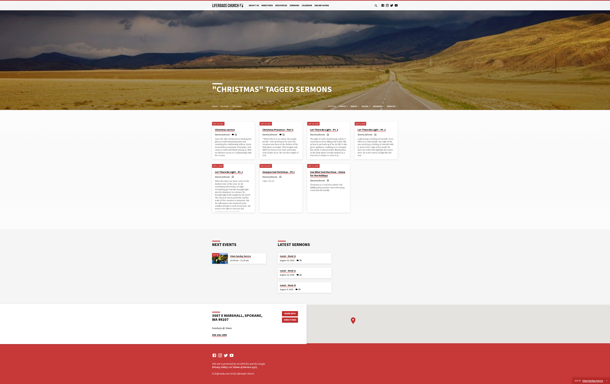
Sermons (294, 5)
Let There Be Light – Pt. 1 (229, 172)
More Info (290, 313)
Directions (290, 319)
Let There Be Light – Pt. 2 (372, 129)
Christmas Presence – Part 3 (277, 129)
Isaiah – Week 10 (288, 285)
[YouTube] (396, 5)
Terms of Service (242, 367)
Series (354, 106)
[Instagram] (387, 5)
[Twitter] (391, 5)
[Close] (607, 380)
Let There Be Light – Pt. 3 (324, 129)
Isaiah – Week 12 (288, 256)
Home (214, 106)
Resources (281, 5)
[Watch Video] (233, 134)
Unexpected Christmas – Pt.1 (278, 172)
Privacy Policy (220, 367)
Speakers (378, 106)
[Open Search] (376, 5)
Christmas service (225, 129)
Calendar (307, 5)
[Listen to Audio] (236, 134)
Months (391, 106)
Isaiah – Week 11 (288, 270)
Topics (342, 106)
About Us (254, 5)
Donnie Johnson (222, 134)
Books (365, 106)
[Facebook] (383, 5)
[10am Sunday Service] (220, 258)
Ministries (267, 5)
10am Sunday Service (240, 256)
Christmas (236, 106)
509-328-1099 (219, 334)
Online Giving (321, 5)
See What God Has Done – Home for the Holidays (327, 174)
